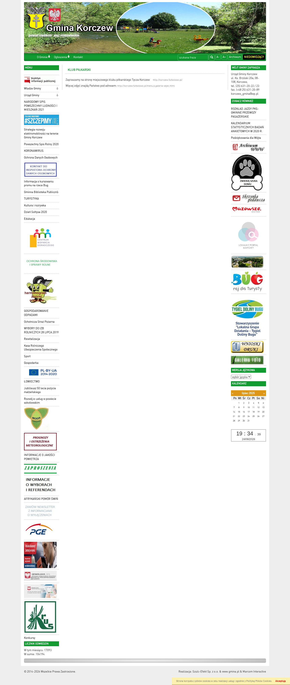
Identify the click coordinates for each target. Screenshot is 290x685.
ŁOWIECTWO (31, 381)
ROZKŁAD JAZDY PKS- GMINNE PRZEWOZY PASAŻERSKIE (245, 112)
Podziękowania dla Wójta (246, 137)
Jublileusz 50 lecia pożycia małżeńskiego (40, 390)
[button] (49, 56)
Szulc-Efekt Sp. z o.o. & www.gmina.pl (216, 671)
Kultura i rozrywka (35, 205)
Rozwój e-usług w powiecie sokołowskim (40, 400)
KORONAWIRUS (34, 150)
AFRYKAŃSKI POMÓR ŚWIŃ (41, 498)
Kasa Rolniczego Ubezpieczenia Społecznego (41, 347)
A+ (224, 56)
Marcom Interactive (254, 671)
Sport (27, 356)
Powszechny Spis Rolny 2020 (41, 144)
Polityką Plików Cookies (258, 681)
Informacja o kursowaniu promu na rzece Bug (38, 183)
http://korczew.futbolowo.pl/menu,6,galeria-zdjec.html (146, 86)
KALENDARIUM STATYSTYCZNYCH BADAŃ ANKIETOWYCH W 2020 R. (247, 127)
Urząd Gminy (31, 95)
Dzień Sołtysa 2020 (35, 212)
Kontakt (78, 57)
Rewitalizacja (32, 338)
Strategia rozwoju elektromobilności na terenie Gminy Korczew (41, 133)
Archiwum (235, 56)
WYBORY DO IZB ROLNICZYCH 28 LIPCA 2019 (41, 330)
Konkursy (29, 637)
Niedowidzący (254, 56)
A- (218, 56)
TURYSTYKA (31, 198)
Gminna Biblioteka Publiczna (41, 192)
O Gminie (42, 57)
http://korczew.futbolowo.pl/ (167, 80)
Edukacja (29, 218)
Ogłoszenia (60, 57)
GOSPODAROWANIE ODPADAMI (36, 313)
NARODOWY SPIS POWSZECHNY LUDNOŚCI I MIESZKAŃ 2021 (40, 105)
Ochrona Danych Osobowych (41, 157)
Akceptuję (280, 681)
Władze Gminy (32, 88)
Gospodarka (31, 362)
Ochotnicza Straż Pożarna (39, 321)
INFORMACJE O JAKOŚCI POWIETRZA (39, 457)
